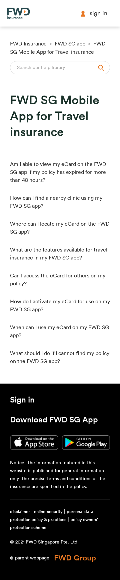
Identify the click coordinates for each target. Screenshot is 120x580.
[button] (22, 401)
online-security (48, 511)
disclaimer (20, 511)
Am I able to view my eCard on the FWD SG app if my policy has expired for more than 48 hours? (58, 172)
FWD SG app (70, 43)
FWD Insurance (28, 43)
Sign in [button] (98, 13)
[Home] (18, 13)
